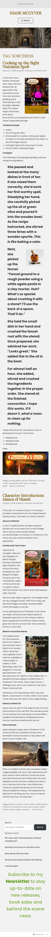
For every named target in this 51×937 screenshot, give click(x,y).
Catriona (24, 480)
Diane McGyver (25, 13)
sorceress (33, 483)
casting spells (14, 480)
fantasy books (8, 809)
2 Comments (37, 809)
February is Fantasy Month (36, 70)
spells (5, 486)
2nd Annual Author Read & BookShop (23, 859)
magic (18, 809)
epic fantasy (33, 807)
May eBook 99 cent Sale (17, 853)
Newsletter (18, 881)
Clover (25, 807)
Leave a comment (17, 486)
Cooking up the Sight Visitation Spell (21, 64)
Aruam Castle (28, 804)
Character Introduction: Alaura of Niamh (23, 497)
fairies (42, 807)
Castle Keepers (41, 804)
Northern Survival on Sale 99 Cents (22, 847)
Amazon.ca (11, 437)
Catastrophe (11, 866)
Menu (27, 20)
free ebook (13, 483)
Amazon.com (12, 441)
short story (23, 483)
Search (8, 822)
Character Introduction (33, 503)
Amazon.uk (11, 444)
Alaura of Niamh (15, 804)
